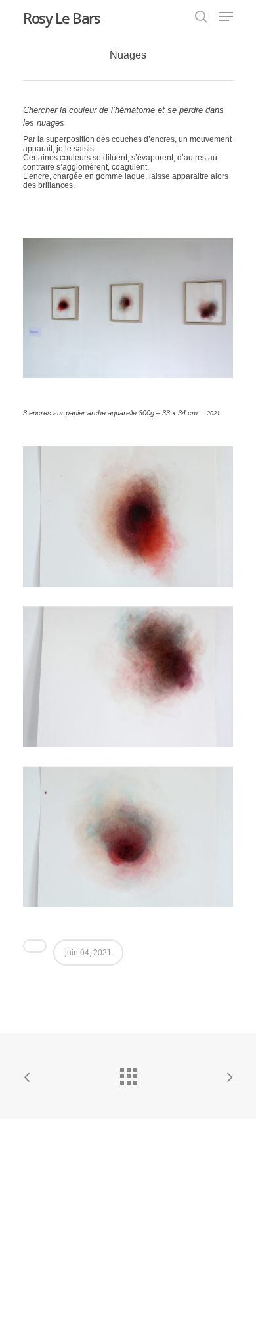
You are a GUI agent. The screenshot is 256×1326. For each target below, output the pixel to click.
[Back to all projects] (128, 1073)
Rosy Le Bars (61, 18)
